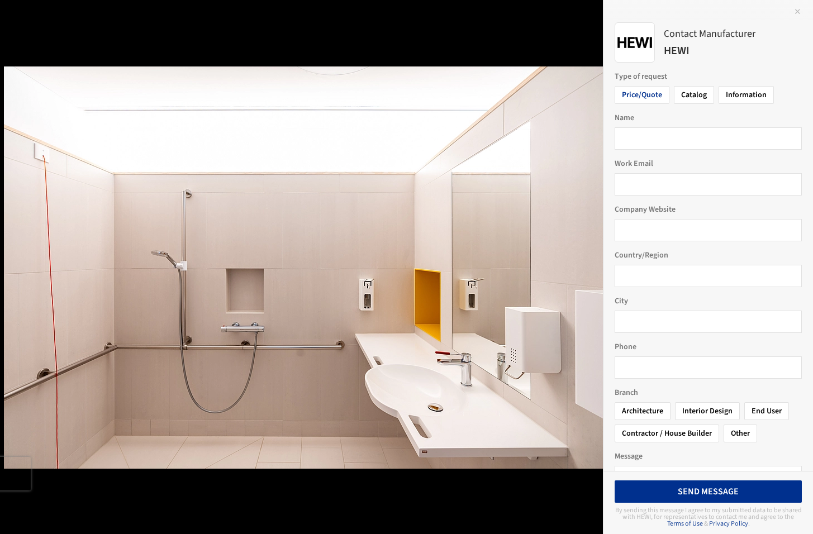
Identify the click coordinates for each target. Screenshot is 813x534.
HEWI (255, 20)
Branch (626, 392)
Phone (625, 346)
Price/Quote (642, 95)
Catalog (694, 95)
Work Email (634, 163)
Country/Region (641, 255)
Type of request (641, 76)
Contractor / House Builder (667, 433)
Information (746, 95)
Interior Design (707, 411)
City (621, 301)
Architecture (642, 411)
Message (629, 456)
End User (767, 411)
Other (740, 433)
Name (624, 117)
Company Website (645, 209)
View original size (130, 510)
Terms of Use (685, 523)
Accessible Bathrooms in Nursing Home (125, 20)
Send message (708, 491)
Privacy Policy (728, 523)
